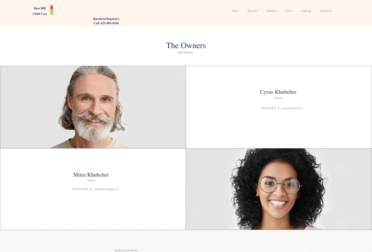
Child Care (40, 14)
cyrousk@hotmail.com (291, 108)
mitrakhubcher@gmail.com (106, 189)
